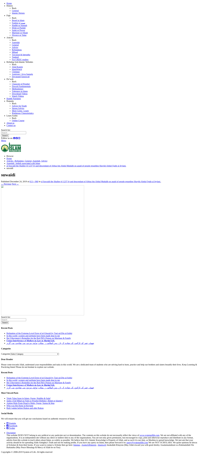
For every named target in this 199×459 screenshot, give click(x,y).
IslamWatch (17, 69)
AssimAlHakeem (88, 445)
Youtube (12, 423)
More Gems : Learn (20, 111)
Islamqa (76, 445)
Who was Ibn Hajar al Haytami (19, 406)
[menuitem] (102, 3)
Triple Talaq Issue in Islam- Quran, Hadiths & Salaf (28, 398)
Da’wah (9, 79)
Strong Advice (18, 108)
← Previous (6, 184)
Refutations (17, 50)
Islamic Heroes (18, 13)
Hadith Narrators (13, 98)
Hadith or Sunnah (19, 25)
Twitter (11, 428)
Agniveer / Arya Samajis (22, 74)
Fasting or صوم (18, 23)
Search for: (5, 130)
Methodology (17, 89)
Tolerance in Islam (20, 91)
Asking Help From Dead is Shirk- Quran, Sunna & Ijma (30, 403)
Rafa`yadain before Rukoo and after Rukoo (25, 408)
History (9, 6)
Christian (16, 72)
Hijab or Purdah (19, 28)
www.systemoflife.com (149, 435)
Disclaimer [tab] (11, 433)
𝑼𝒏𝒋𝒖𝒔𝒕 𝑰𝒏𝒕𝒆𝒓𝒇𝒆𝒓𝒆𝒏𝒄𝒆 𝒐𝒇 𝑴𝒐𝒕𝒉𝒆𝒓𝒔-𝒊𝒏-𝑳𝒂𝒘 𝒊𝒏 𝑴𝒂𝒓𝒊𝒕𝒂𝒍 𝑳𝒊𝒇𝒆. (30, 340)
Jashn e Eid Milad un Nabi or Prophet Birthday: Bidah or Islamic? (34, 401)
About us (10, 123)
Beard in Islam (18, 20)
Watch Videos (18, 96)
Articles (9, 37)
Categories (5, 354)
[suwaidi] (42, 314)
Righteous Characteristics (23, 113)
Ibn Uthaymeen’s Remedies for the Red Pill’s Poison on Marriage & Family (38, 338)
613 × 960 (34, 181)
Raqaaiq (10, 101)
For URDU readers (20, 59)
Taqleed (15, 57)
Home (9, 3)
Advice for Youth (19, 106)
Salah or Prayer (18, 30)
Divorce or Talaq (19, 35)
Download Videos (19, 94)
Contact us (11, 125)
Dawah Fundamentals (21, 86)
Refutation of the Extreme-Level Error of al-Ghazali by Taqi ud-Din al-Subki (39, 333)
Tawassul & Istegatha (21, 55)
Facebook (12, 426)
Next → (15, 184)
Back (14, 8)
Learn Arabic (12, 116)
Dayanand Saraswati (21, 76)
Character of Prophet (21, 84)
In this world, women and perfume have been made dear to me (33, 336)
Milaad (15, 52)
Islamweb (102, 445)
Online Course (18, 120)
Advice (15, 47)
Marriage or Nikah (20, 33)
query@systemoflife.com (137, 442)
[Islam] (11, 151)
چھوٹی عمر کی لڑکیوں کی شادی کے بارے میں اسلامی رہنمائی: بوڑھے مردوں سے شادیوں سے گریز (50, 343)
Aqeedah (16, 42)
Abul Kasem (17, 67)
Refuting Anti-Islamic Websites (19, 62)
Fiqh (8, 15)
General (15, 10)
